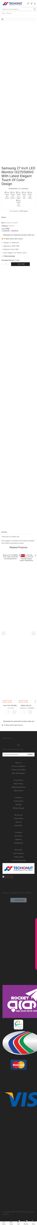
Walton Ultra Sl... (26, 705)
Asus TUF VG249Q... (10, 705)
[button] (14, 712)
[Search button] (34, 9)
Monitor (9, 13)
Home (3, 13)
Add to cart (21, 264)
